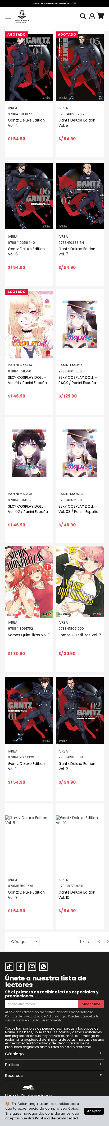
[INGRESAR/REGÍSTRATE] (92, 16)
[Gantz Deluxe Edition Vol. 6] (29, 196)
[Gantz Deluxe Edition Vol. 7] (80, 196)
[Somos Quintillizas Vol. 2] (80, 582)
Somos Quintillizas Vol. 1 (28, 635)
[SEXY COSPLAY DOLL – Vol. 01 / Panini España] (29, 325)
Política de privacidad (56, 1118)
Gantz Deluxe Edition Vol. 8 (26, 895)
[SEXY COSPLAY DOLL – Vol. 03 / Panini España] (80, 453)
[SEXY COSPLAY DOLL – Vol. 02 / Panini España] (29, 453)
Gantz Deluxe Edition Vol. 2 (76, 766)
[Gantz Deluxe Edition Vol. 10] (80, 839)
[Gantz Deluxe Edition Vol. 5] (80, 67)
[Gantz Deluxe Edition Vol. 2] (80, 710)
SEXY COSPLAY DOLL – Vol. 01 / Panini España (27, 380)
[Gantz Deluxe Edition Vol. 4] (29, 67)
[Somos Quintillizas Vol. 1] (29, 582)
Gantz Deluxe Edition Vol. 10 (76, 895)
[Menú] (8, 16)
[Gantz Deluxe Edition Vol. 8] (29, 839)
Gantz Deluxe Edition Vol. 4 (26, 123)
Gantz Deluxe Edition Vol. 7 (76, 251)
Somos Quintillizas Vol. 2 (79, 635)
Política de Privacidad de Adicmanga (35, 1016)
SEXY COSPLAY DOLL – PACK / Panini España (77, 380)
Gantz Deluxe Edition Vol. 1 (26, 766)
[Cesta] (100, 16)
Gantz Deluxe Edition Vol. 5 (76, 123)
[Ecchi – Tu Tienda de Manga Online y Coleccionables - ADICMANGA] (22, 16)
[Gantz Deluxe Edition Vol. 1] (29, 710)
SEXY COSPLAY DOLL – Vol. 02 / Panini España (28, 509)
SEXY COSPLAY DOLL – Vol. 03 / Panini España (78, 509)
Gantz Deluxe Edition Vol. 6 (26, 251)
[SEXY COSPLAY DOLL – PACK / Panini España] (80, 325)
